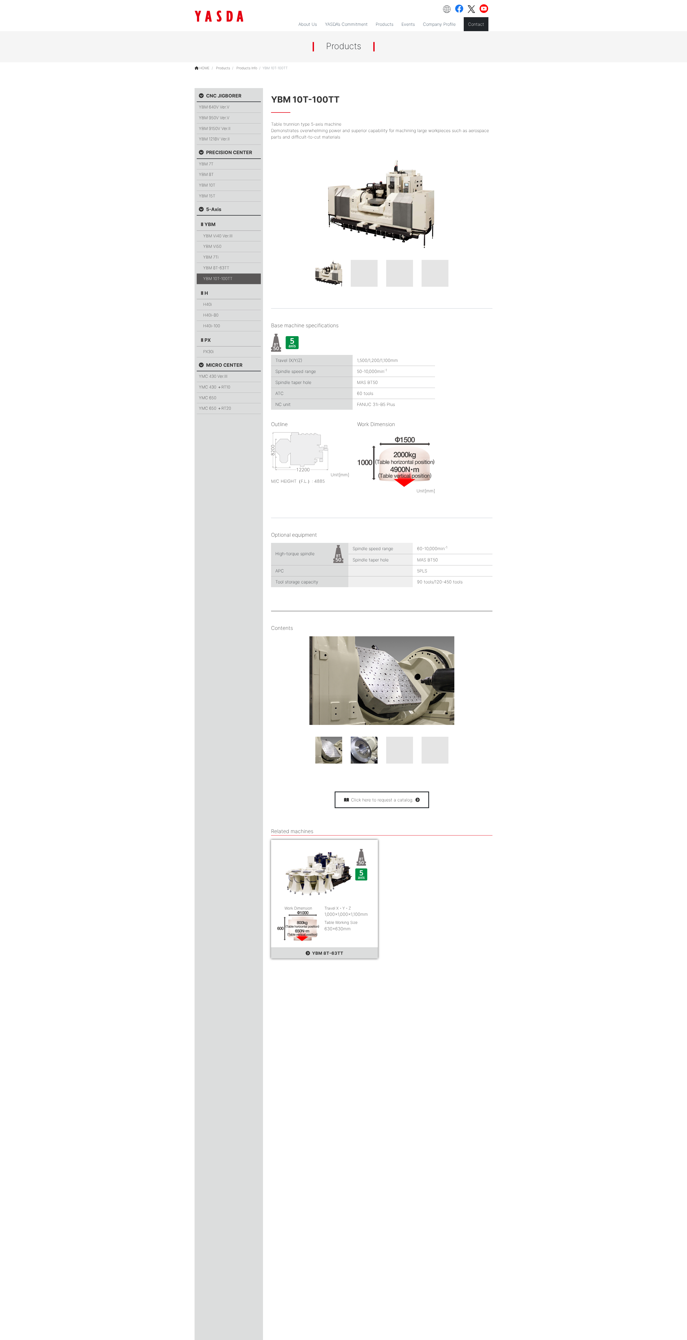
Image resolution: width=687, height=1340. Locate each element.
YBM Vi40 (218, 235)
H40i (207, 304)
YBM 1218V (214, 138)
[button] (447, 9)
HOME (204, 68)
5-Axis (213, 209)
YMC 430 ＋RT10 (214, 387)
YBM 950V (214, 117)
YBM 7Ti (210, 257)
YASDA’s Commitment (346, 24)
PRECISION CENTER (229, 152)
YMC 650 (207, 397)
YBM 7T (206, 163)
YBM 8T (206, 174)
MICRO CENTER (224, 365)
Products (223, 68)
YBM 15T (207, 195)
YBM (209, 224)
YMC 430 (213, 376)
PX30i (208, 351)
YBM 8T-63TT (327, 953)
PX (207, 340)
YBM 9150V (215, 128)
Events (408, 24)
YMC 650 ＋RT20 (215, 408)
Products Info (246, 68)
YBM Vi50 (212, 246)
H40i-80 (210, 315)
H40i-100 (211, 325)
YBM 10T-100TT (217, 278)
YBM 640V (214, 107)
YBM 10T (207, 185)
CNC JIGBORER (224, 96)
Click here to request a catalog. (382, 799)
